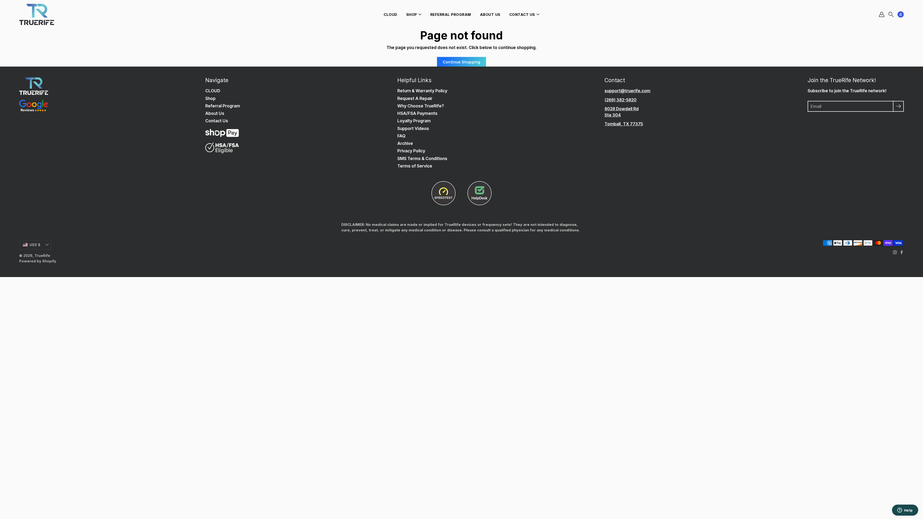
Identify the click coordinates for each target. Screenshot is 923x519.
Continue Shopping (461, 62)
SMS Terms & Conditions (422, 158)
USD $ (35, 245)
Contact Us (522, 14)
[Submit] (898, 106)
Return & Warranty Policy (422, 90)
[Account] (882, 14)
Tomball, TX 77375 (624, 123)
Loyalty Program (414, 120)
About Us (490, 14)
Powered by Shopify (37, 261)
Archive (405, 143)
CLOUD (390, 14)
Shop (411, 14)
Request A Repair (414, 98)
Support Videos (413, 128)
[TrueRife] (36, 14)
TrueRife (42, 255)
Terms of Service (414, 165)
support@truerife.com (627, 90)
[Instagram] (895, 252)
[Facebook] (901, 252)
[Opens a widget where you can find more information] (905, 511)
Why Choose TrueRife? (420, 105)
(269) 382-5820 (620, 99)
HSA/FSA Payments (417, 113)
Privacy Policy (411, 150)
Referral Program (450, 14)
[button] (891, 14)
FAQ (401, 135)
